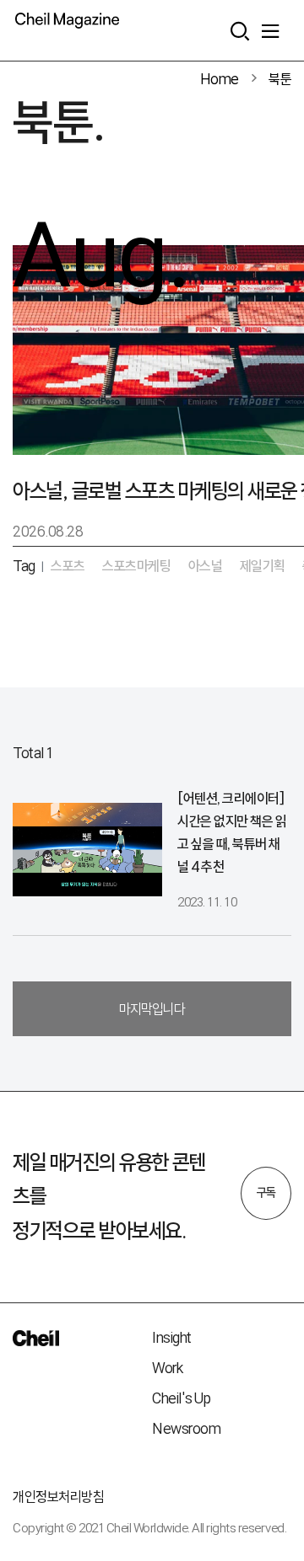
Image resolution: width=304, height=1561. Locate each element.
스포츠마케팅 (136, 566)
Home (219, 79)
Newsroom (186, 1428)
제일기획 (262, 566)
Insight (172, 1337)
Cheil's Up (181, 1398)
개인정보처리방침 (58, 1496)
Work (167, 1368)
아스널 (205, 566)
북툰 (280, 79)
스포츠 (68, 566)
